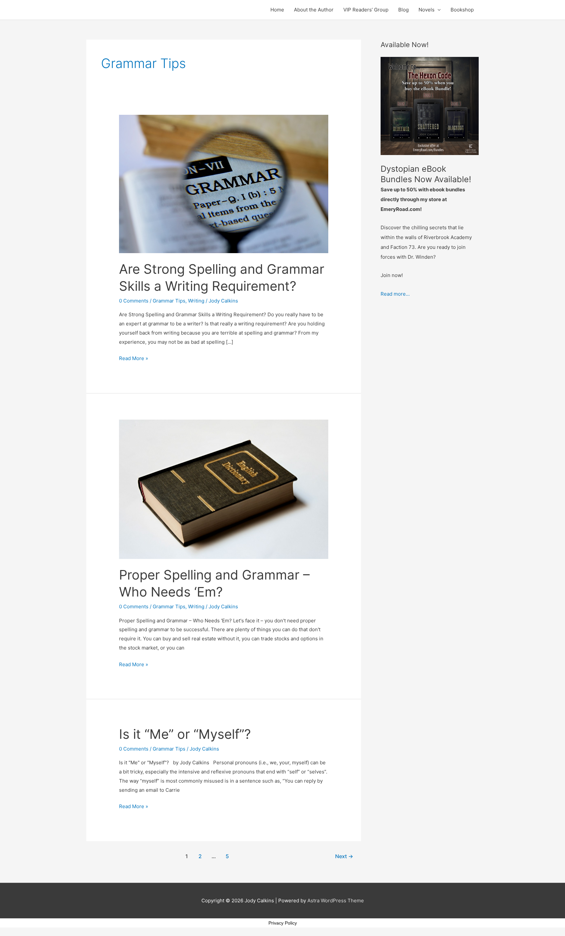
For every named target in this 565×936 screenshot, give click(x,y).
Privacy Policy (282, 923)
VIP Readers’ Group (365, 10)
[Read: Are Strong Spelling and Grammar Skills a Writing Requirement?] (223, 184)
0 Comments (133, 301)
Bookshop (462, 10)
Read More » (133, 357)
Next (344, 856)
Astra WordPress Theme (335, 900)
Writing (196, 301)
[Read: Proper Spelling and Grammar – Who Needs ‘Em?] (223, 489)
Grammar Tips (169, 301)
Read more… (395, 294)
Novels (427, 10)
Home (277, 10)
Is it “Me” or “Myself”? (185, 734)
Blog (403, 10)
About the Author (314, 10)
